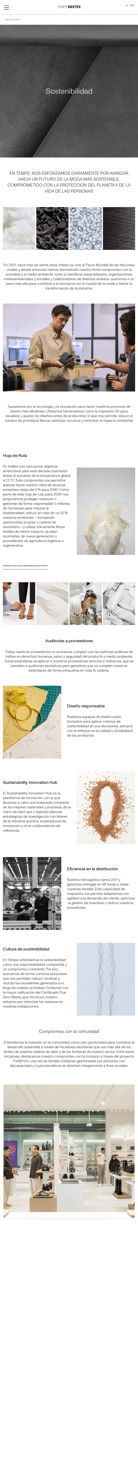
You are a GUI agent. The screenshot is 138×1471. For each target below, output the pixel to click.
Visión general (12, 19)
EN (127, 5)
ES (132, 5)
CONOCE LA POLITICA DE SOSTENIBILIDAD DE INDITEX (25, 566)
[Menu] (6, 7)
